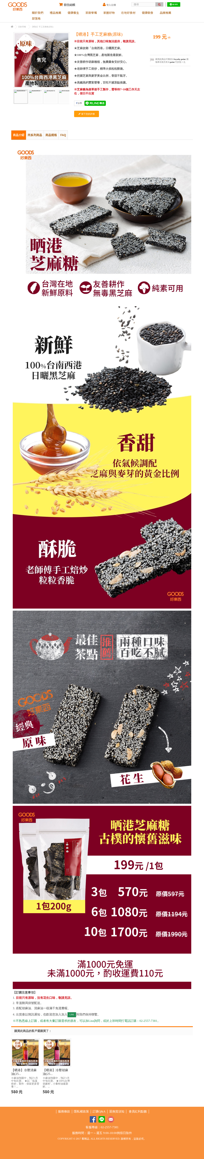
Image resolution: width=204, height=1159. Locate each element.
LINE (71, 1014)
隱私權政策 (81, 1111)
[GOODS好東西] (17, 6)
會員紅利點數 (138, 1111)
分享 (79, 103)
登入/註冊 (111, 5)
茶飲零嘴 (91, 12)
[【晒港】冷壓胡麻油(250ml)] (57, 1052)
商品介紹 (18, 135)
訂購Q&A (99, 1111)
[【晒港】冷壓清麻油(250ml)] (25, 1052)
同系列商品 (35, 135)
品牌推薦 (165, 12)
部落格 (36, 18)
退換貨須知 (116, 1111)
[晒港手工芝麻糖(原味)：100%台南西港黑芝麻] (21, 97)
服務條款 (64, 1111)
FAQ (63, 135)
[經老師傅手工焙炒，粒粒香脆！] (51, 97)
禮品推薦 (55, 12)
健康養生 (73, 12)
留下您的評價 (88, 114)
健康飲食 (147, 12)
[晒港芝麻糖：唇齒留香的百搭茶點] (66, 97)
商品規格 (51, 135)
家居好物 (109, 12)
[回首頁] (12, 27)
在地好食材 (128, 12)
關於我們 (37, 12)
